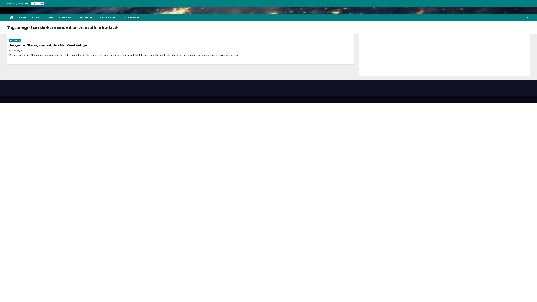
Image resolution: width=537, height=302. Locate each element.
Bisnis (36, 17)
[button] (522, 17)
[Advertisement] (444, 55)
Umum (49, 17)
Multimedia (85, 17)
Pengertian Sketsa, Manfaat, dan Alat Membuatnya (48, 45)
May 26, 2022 (19, 51)
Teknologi (65, 17)
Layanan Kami (107, 17)
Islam (22, 17)
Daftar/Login (130, 17)
